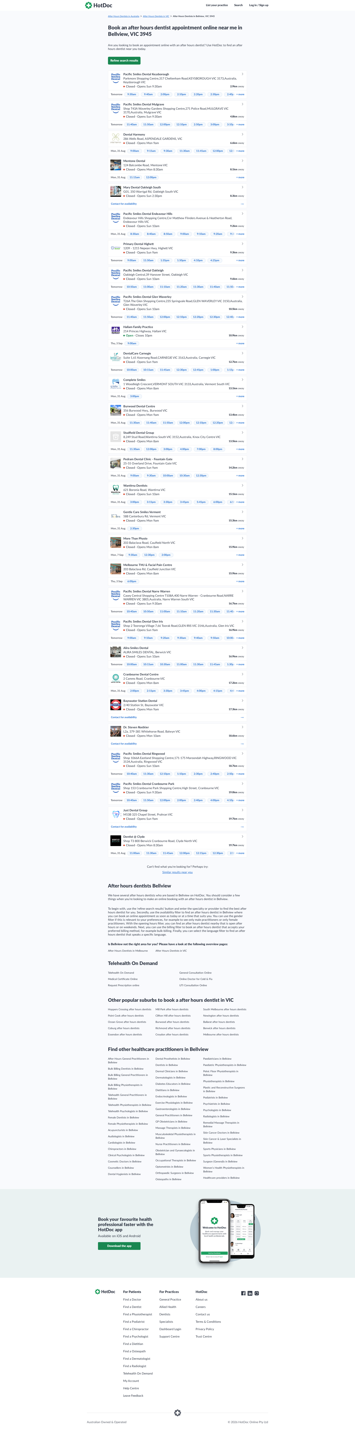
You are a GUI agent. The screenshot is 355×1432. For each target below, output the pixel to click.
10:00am (132, 370)
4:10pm (198, 260)
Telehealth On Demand (121, 973)
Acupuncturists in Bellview (123, 1130)
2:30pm (214, 94)
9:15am (151, 151)
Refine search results (124, 60)
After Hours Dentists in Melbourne (128, 951)
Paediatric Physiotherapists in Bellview (224, 1065)
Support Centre (169, 1336)
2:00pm (164, 94)
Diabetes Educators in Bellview (172, 1084)
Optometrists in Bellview (169, 1167)
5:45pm (201, 502)
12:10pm (181, 124)
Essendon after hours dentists (125, 1034)
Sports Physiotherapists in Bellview (223, 1155)
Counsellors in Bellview (121, 1168)
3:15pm (151, 502)
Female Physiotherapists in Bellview (128, 1124)
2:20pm (198, 94)
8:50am (168, 234)
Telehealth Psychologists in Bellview (128, 1111)
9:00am (134, 151)
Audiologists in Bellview (121, 1136)
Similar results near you (177, 872)
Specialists (166, 1321)
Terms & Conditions (208, 1321)
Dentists (164, 1314)
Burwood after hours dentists (172, 1022)
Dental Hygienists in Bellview (124, 1174)
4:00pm (184, 449)
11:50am (148, 124)
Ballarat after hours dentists (219, 1022)
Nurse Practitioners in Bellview (172, 1144)
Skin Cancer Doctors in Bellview (221, 1133)
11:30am (185, 151)
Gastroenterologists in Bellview (172, 1109)
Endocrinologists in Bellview (171, 1096)
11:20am (182, 287)
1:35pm (164, 260)
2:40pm (231, 94)
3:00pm (214, 124)
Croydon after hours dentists (171, 1034)
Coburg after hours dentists (123, 1028)
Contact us (203, 1314)
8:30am (134, 234)
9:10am (201, 234)
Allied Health (167, 1307)
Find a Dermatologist (136, 1358)
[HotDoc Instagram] (256, 1293)
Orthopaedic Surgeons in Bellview (174, 1173)
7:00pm (201, 449)
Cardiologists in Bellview (121, 1143)
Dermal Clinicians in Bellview (171, 1071)
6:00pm (217, 502)
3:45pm (184, 502)
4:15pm (217, 691)
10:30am (185, 475)
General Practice (170, 1299)
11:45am (201, 151)
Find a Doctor (132, 1299)
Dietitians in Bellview (167, 1090)
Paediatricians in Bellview (217, 1059)
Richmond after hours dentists (172, 1028)
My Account (131, 1380)
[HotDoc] (98, 5)
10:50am (132, 287)
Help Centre (131, 1388)
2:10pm (181, 94)
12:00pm (165, 124)
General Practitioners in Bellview (173, 1115)
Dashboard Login (170, 1329)
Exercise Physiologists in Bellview (174, 1103)
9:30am (131, 94)
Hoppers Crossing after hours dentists (129, 1009)
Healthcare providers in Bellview (221, 1178)
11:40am (132, 124)
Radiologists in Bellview (216, 1116)
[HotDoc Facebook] (243, 1293)
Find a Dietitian (133, 1344)
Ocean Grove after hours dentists (127, 1022)
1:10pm (181, 774)
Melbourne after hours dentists (221, 1034)
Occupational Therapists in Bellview (175, 1160)
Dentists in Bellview (166, 1065)
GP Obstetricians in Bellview (171, 1121)
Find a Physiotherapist (137, 1314)
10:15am (148, 370)
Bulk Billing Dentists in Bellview (125, 1069)
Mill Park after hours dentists (171, 1009)
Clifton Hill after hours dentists (173, 1016)
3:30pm (167, 502)
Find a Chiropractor (136, 1329)
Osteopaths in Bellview (168, 1179)
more (240, 94)
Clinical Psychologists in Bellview (126, 1155)
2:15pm (151, 691)
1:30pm (231, 664)
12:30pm (215, 317)
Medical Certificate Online (123, 979)
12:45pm (198, 370)
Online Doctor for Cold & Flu (195, 979)
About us (201, 1299)
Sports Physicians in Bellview (219, 1149)
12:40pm (231, 317)
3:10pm (231, 124)
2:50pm (198, 124)
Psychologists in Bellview (217, 1110)
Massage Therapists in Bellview (172, 1128)
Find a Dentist (132, 1307)
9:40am (148, 94)
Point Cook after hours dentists (126, 1016)
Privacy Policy (205, 1329)
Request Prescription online (123, 985)
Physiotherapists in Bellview (218, 1081)
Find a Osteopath (134, 1351)
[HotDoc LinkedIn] (250, 1293)
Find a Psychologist (135, 1336)
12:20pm (198, 317)
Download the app (119, 1246)
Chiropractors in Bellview (122, 1149)
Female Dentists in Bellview (123, 1117)
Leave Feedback (133, 1395)
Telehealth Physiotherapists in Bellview (129, 1105)
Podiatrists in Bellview (215, 1097)
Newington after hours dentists (221, 1016)
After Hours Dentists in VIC (156, 16)
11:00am (148, 287)
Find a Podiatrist (134, 1321)
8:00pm (217, 449)
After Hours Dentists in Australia (123, 16)
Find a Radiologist (134, 1366)
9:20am (218, 234)
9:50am (215, 638)
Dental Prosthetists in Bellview (172, 1059)
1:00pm (214, 370)
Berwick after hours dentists (219, 1028)
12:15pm (201, 853)
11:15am (135, 177)
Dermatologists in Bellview (170, 1077)
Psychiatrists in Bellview (216, 1104)
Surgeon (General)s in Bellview (220, 1161)
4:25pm (214, 260)
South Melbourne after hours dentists (224, 1009)
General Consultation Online (195, 973)
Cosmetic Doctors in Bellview (124, 1161)
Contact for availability (124, 204)
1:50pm (181, 260)
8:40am (151, 234)
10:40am (132, 611)
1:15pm (231, 370)
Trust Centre (204, 1336)
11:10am (165, 287)
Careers (201, 1307)
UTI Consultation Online (193, 985)
